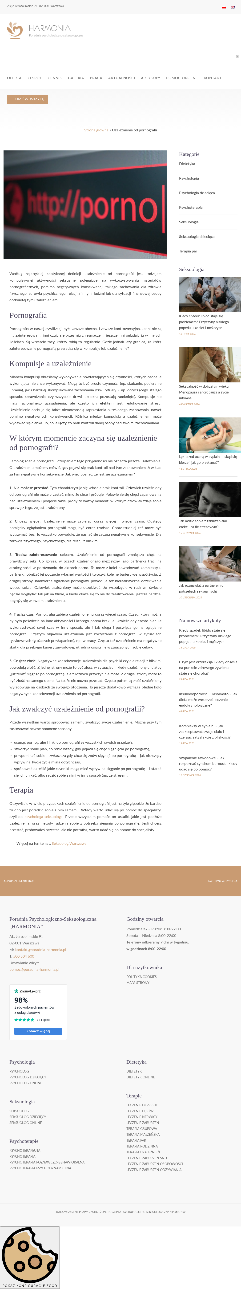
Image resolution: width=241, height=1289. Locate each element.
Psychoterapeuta (24, 1150)
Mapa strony (137, 983)
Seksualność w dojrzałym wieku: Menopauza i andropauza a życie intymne (204, 392)
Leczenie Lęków (140, 1111)
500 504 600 (23, 956)
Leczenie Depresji (141, 1105)
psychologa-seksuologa (43, 817)
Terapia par (188, 251)
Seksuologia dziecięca (197, 237)
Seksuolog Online (25, 1123)
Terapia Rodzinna (142, 1146)
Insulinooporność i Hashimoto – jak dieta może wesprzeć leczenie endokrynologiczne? (208, 699)
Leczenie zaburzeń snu (146, 1158)
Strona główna (96, 130)
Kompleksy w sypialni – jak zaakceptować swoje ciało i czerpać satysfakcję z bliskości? (204, 731)
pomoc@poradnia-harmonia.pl (34, 969)
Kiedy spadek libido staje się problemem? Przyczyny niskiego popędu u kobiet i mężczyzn (204, 322)
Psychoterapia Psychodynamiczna (40, 1168)
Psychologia (189, 178)
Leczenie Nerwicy (141, 1117)
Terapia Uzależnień (143, 1152)
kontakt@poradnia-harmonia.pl (40, 950)
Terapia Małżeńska (143, 1134)
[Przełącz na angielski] (232, 7)
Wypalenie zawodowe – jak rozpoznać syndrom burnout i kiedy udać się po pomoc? (208, 763)
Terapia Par (136, 1140)
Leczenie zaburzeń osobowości (154, 1164)
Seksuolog (19, 1111)
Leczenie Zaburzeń (142, 1123)
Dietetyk (134, 1071)
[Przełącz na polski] (223, 7)
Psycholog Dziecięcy (27, 1077)
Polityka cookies (141, 977)
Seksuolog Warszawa (69, 843)
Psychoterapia (191, 207)
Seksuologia (189, 222)
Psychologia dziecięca (197, 193)
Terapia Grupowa (141, 1129)
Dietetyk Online (140, 1077)
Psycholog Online (25, 1083)
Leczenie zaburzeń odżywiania (153, 1170)
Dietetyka (187, 164)
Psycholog (19, 1071)
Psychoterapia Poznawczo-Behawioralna (46, 1162)
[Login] (237, 57)
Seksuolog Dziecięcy (27, 1117)
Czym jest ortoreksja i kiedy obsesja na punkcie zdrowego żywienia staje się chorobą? (208, 667)
